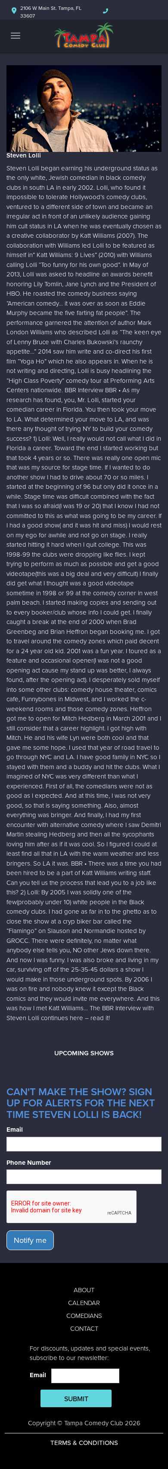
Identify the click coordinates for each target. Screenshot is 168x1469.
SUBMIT (76, 1399)
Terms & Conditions (84, 1443)
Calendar (84, 1303)
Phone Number (28, 1162)
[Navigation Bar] (15, 35)
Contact (84, 1329)
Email (14, 1129)
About (84, 1290)
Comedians (84, 1316)
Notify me (30, 1240)
